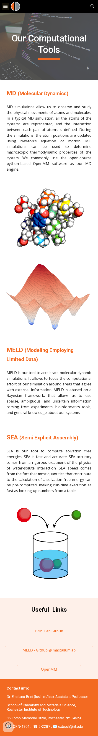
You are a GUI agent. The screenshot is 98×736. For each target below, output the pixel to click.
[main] (49, 46)
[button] (5, 6)
